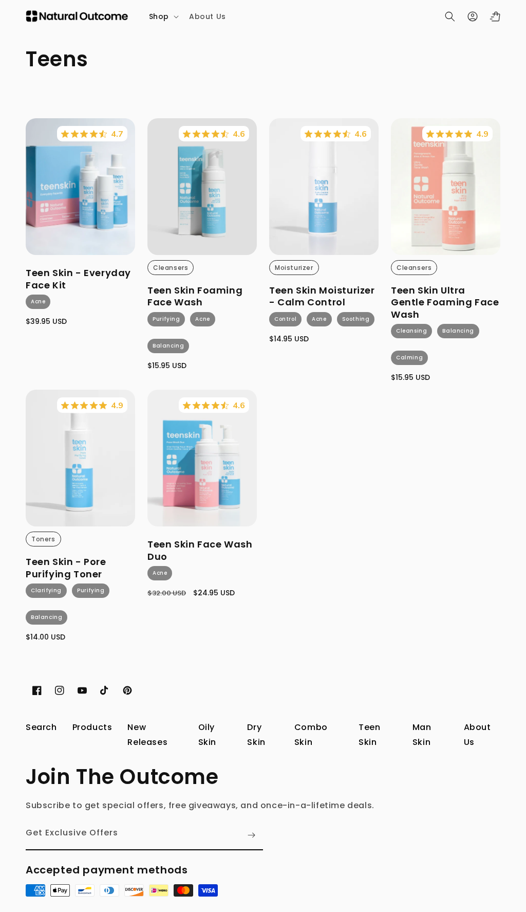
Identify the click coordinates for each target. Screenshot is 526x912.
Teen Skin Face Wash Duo (199, 550)
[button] (163, 16)
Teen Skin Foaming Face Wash (194, 296)
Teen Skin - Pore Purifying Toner (66, 568)
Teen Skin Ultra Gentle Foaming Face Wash (445, 302)
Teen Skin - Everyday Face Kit (78, 279)
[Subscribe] (251, 835)
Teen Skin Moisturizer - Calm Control (322, 296)
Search (41, 727)
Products (92, 727)
